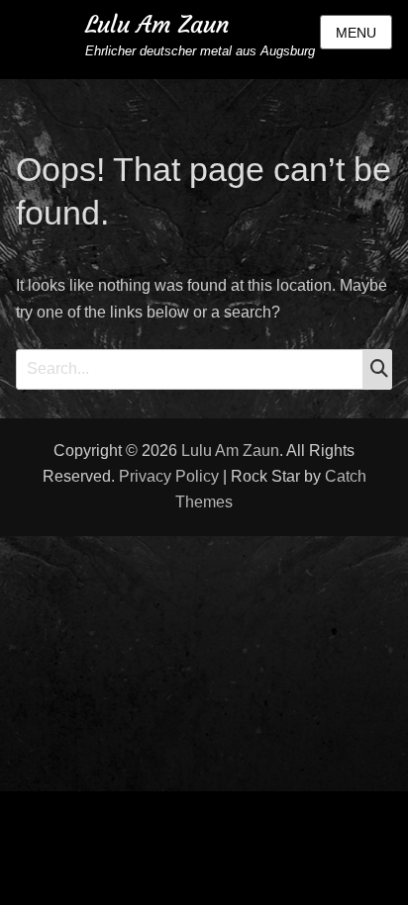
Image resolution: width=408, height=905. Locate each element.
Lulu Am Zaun (157, 25)
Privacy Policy (169, 476)
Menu (356, 33)
